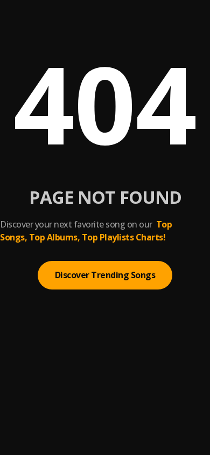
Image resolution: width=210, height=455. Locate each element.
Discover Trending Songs (105, 275)
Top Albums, (54, 237)
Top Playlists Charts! (124, 237)
